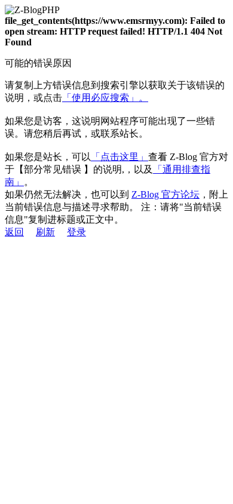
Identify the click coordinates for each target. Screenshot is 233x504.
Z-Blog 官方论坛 (165, 194)
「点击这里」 (119, 157)
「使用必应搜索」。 (105, 98)
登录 (76, 232)
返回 (14, 232)
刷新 (45, 232)
